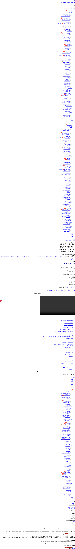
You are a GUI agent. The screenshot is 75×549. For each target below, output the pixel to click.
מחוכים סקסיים (68, 70)
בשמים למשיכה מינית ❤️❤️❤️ (65, 61)
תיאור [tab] (72, 258)
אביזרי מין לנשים (69, 31)
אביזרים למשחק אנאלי (67, 101)
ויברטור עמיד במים (67, 15)
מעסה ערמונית (68, 217)
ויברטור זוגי (68, 49)
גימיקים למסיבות (67, 420)
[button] (37, 6)
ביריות (74, 514)
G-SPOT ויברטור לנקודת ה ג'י (66, 26)
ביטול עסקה (71, 384)
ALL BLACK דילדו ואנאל (66, 90)
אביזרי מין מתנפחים (69, 113)
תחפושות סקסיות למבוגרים (66, 76)
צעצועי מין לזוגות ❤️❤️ (68, 45)
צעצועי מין (73, 504)
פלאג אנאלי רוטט (67, 477)
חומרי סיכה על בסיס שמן (66, 224)
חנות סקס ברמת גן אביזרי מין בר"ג (70, 520)
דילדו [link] (74, 511)
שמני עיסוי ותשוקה (67, 107)
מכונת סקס (68, 41)
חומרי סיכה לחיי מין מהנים (68, 108)
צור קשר (72, 122)
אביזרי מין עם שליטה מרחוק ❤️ (65, 32)
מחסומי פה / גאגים (67, 86)
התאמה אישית (73, 533)
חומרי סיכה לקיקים (67, 111)
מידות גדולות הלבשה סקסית (66, 75)
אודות (72, 378)
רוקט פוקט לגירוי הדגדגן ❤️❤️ (66, 413)
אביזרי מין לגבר (73, 518)
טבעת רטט (73, 513)
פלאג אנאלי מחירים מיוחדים (66, 99)
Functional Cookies (69, 540)
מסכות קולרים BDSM (67, 82)
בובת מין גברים (68, 67)
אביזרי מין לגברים (69, 52)
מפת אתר (72, 385)
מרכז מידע (72, 381)
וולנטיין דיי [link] (73, 523)
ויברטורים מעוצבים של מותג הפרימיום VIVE (10, 256)
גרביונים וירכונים (67, 68)
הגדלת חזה (68, 192)
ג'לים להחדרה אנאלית (67, 98)
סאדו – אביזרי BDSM (69, 79)
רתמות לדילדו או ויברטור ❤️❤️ (65, 474)
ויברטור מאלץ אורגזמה (30, 256)
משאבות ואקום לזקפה (67, 56)
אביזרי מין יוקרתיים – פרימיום (68, 28)
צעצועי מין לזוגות (71, 118)
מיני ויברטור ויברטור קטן (66, 405)
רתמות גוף (68, 199)
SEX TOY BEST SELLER (44, 256)
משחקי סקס (73, 503)
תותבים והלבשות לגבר (67, 63)
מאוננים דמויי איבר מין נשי (66, 57)
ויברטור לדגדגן (68, 22)
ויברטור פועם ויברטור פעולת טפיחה (21, 256)
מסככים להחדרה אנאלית (66, 50)
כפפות (69, 452)
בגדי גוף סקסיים (68, 72)
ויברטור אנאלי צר (67, 24)
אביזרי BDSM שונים (67, 84)
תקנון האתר (71, 382)
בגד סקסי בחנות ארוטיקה (71, 508)
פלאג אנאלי (73, 516)
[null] (65, 540)
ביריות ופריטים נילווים (67, 77)
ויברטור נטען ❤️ (67, 394)
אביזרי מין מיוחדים (60, 238)
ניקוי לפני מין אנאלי (67, 105)
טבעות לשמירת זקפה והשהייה (66, 53)
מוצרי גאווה (68, 92)
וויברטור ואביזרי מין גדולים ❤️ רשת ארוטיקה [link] (64, 23)
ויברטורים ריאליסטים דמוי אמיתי (65, 16)
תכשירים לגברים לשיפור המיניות (65, 431)
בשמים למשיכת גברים (67, 37)
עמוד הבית (73, 238)
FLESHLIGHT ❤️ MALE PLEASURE (64, 55)
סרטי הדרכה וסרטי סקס (66, 115)
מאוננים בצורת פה (67, 58)
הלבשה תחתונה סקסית (72, 505)
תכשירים (72, 121)
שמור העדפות (70, 547)
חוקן (69, 206)
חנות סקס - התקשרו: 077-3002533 (68, 2)
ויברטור (72, 120)
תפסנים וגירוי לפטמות (67, 81)
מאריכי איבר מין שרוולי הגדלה (66, 438)
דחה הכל (69, 533)
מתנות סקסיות (68, 43)
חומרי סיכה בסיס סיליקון (66, 488)
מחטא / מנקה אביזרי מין (66, 104)
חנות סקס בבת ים (72, 519)
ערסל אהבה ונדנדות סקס (66, 164)
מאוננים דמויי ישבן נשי (67, 435)
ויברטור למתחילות (67, 391)
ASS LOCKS (68, 481)
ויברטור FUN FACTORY (66, 402)
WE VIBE (68, 34)
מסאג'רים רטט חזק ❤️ (68, 112)
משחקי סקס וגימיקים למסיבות (68, 42)
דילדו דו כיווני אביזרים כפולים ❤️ (65, 95)
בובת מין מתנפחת (67, 65)
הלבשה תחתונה (68, 71)
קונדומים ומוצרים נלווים (68, 114)
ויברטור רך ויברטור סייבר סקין (66, 19)
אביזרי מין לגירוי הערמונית (66, 62)
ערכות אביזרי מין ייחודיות (70, 495)
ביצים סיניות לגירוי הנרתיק (66, 153)
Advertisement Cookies (68, 545)
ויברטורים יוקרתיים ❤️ (67, 29)
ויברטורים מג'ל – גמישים (66, 14)
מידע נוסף (70, 356)
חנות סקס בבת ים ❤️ (69, 10)
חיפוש (74, 525)
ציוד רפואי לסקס (67, 463)
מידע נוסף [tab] (72, 259)
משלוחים (72, 380)
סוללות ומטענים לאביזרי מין (66, 116)
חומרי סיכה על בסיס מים (66, 109)
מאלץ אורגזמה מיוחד (71, 257)
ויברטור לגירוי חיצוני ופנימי (36, 256)
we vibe (74, 517)
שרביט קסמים (68, 36)
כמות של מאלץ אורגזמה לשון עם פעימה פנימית (69, 254)
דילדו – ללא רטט (67, 27)
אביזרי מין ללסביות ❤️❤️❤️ (68, 94)
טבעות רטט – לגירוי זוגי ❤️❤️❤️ (65, 424)
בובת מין (70, 442)
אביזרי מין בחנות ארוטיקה (71, 507)
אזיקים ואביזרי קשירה (67, 80)
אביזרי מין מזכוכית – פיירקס (66, 38)
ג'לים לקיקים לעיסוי (67, 484)
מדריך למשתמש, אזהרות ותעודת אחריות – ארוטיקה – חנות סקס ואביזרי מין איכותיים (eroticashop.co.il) (61, 290)
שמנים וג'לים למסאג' (69, 106)
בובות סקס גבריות (67, 91)
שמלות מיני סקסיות (67, 69)
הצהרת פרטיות (71, 383)
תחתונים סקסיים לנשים (67, 456)
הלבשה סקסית (70, 445)
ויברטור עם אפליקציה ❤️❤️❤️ (65, 17)
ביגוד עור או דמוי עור (67, 87)
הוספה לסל (73, 255)
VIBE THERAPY (67, 30)
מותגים (72, 379)
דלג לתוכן (74, 0)
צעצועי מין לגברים (67, 64)
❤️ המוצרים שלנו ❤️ (70, 12)
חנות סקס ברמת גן (69, 11)
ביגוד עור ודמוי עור (67, 73)
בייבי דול (69, 449)
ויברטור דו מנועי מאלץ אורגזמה (66, 20)
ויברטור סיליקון (56, 256)
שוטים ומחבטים (68, 459)
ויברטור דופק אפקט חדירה (66, 25)
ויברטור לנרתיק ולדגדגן (67, 21)
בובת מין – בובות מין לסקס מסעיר (65, 60)
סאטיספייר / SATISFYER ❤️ (66, 33)
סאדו (74, 501)
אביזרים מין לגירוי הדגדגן (66, 149)
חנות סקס (72, 387)
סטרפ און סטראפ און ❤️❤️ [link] (66, 210)
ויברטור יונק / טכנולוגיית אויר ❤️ (65, 18)
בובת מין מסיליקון (67, 66)
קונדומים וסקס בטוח (67, 231)
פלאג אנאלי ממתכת (67, 100)
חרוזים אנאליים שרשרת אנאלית (65, 102)
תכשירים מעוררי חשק (67, 40)
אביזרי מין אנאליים (69, 97)
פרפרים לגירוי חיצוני (67, 39)
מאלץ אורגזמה (51, 256)
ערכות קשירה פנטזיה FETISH (66, 83)
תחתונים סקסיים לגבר (67, 93)
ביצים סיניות (73, 515)
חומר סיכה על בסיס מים (69, 287)
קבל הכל (66, 533)
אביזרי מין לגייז (70, 88)
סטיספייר (74, 512)
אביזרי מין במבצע (71, 119)
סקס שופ (74, 377)
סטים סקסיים (68, 74)
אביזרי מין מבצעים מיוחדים (66, 47)
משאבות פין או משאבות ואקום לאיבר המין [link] (69, 522)
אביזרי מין (64, 238)
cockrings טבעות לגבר (67, 466)
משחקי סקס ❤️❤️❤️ (67, 44)
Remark (73, 540)
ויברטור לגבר (68, 59)
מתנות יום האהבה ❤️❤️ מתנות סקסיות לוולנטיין (63, 51)
